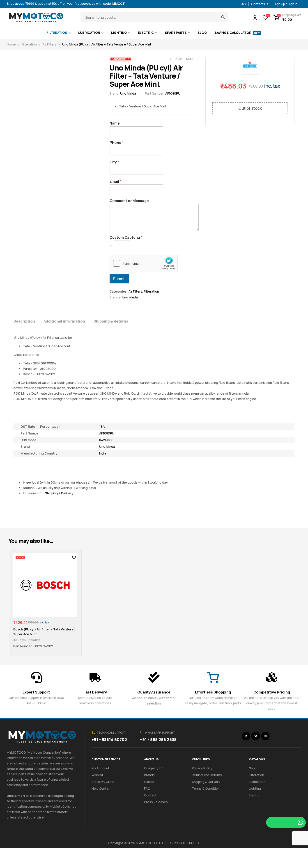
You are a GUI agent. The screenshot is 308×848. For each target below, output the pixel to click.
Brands (149, 775)
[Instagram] (265, 736)
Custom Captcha (126, 237)
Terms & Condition (206, 788)
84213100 (106, 440)
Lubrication (257, 782)
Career (149, 782)
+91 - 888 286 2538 (158, 739)
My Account (100, 768)
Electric (254, 795)
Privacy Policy (202, 768)
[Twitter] (255, 736)
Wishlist (97, 775)
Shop (253, 768)
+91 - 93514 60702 (109, 739)
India (102, 453)
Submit (119, 278)
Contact (150, 795)
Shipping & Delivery (206, 782)
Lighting (255, 788)
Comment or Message (129, 201)
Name (115, 123)
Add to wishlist (74, 557)
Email (115, 181)
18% (102, 426)
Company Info (154, 768)
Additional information (64, 321)
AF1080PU (106, 433)
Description (24, 321)
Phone (117, 143)
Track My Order (103, 782)
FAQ (147, 788)
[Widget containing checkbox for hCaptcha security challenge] (144, 263)
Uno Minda (128, 93)
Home (11, 44)
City (114, 162)
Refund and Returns (207, 775)
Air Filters (49, 44)
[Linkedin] (246, 736)
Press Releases (156, 802)
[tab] (28, 321)
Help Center (101, 788)
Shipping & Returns (111, 321)
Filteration (29, 44)
